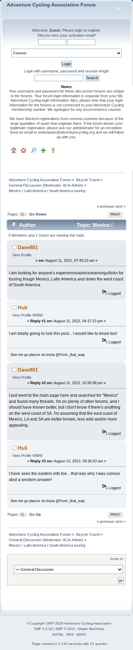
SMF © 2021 (65, 629)
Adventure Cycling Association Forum (51, 4)
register (94, 30)
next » (120, 206)
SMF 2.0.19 (43, 629)
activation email (81, 35)
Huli (22, 307)
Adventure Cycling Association (88, 623)
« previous (105, 206)
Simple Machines (90, 629)
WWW (37, 315)
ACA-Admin (72, 185)
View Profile (21, 255)
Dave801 (28, 247)
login (78, 30)
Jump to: (117, 559)
